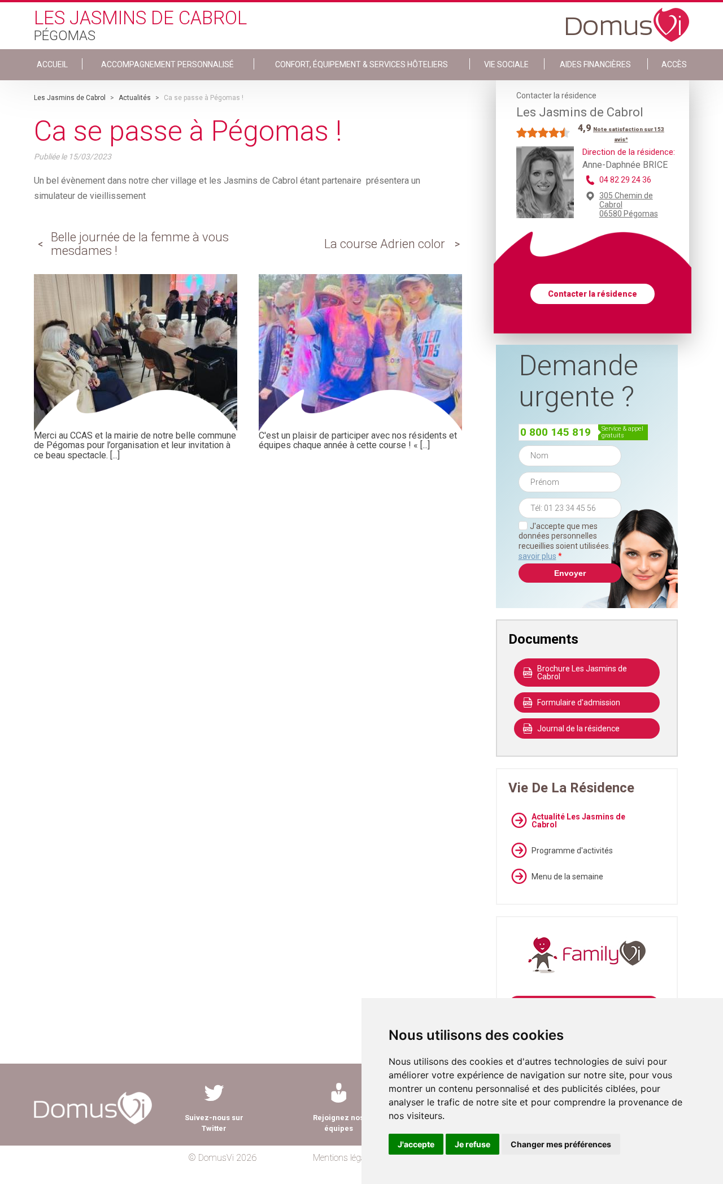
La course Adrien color (384, 244)
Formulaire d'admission (578, 702)
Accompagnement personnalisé (167, 64)
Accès (674, 64)
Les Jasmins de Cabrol (70, 98)
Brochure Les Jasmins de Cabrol (582, 672)
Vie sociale (506, 64)
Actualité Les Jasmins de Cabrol (578, 820)
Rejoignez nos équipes (338, 1123)
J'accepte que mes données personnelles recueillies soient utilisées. (570, 541)
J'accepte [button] (416, 1144)
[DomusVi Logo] (627, 19)
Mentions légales (344, 1157)
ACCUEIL (52, 64)
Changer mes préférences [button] (561, 1144)
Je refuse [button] (472, 1144)
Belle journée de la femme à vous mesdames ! (140, 244)
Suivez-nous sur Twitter (214, 1123)
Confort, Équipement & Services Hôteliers (361, 64)
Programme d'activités (572, 850)
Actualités (135, 98)
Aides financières (595, 64)
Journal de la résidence (578, 728)
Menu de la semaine (567, 876)
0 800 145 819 (555, 432)
